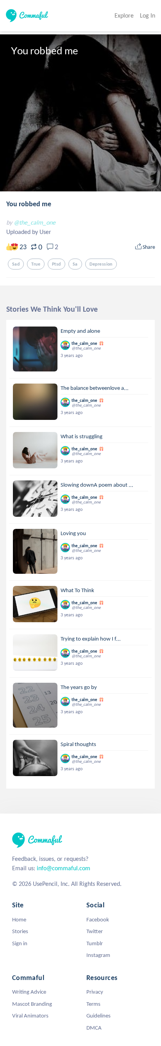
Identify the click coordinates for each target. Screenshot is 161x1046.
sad (16, 264)
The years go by (79, 687)
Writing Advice (29, 991)
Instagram (98, 955)
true (35, 264)
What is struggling (81, 436)
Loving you (73, 533)
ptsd (56, 264)
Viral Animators (30, 1015)
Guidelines (98, 1015)
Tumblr (94, 943)
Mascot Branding (32, 1003)
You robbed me (28, 204)
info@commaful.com (63, 868)
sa (75, 264)
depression (101, 264)
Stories (20, 931)
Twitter (94, 931)
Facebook (97, 919)
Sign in (19, 943)
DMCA (94, 1027)
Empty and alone (80, 330)
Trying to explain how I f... (91, 638)
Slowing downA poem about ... (97, 484)
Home (19, 919)
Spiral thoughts (78, 744)
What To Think (77, 590)
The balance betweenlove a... (95, 387)
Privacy (94, 991)
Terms (93, 1003)
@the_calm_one (34, 222)
